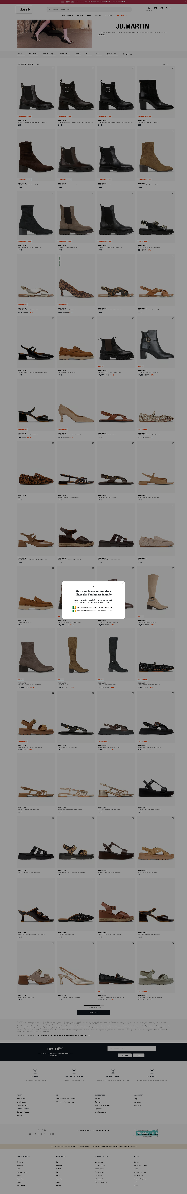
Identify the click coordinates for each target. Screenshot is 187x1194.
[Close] (123, 583)
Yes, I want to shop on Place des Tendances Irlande (95, 607)
